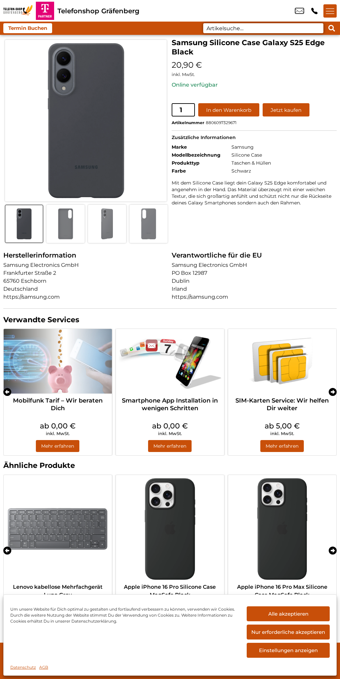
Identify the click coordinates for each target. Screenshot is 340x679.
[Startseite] (18, 11)
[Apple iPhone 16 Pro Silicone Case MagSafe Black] (170, 529)
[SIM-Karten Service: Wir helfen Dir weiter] (282, 361)
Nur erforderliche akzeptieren (288, 632)
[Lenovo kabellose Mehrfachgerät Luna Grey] (58, 529)
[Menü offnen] (330, 11)
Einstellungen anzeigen (288, 650)
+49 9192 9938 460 (314, 11)
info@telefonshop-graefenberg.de (299, 11)
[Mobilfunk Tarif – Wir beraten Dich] (58, 361)
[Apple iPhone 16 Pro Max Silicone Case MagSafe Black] (282, 529)
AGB (43, 667)
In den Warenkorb (228, 110)
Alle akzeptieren (288, 614)
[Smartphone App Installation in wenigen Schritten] (170, 361)
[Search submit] (332, 28)
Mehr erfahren (57, 446)
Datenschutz (23, 667)
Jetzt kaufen (286, 110)
